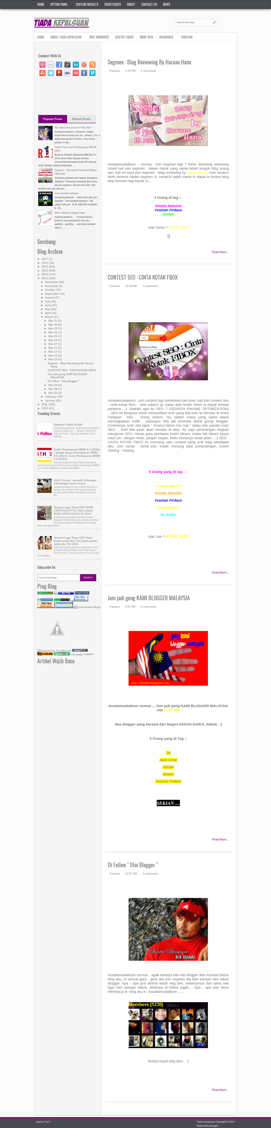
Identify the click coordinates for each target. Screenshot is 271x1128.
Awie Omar (168, 760)
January (50, 400)
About (131, 4)
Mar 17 (53, 343)
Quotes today (124, 37)
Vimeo (92, 73)
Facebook (59, 65)
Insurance (166, 37)
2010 (45, 408)
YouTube (59, 73)
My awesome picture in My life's (73, 127)
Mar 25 (53, 336)
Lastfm (76, 73)
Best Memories (99, 37)
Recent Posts (81, 118)
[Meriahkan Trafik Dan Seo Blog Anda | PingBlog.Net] (57, 647)
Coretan (186, 37)
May (48, 309)
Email (51, 65)
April (48, 313)
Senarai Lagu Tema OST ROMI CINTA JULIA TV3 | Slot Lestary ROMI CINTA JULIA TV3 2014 (73, 510)
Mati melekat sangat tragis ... (71, 212)
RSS (92, 65)
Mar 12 (53, 355)
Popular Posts (52, 118)
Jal (168, 753)
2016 (45, 262)
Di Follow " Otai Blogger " (133, 865)
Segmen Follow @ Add (68, 424)
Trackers (115, 70)
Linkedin (76, 65)
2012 (45, 278)
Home (40, 4)
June (48, 305)
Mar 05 (53, 392)
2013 (45, 274)
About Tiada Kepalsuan (65, 37)
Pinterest (84, 65)
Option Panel (59, 4)
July (48, 301)
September (52, 293)
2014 (45, 270)
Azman (168, 767)
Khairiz (168, 774)
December (52, 282)
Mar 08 (53, 388)
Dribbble (42, 65)
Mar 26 (53, 332)
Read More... (220, 252)
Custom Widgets (87, 4)
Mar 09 (53, 385)
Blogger (214, 1125)
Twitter (51, 73)
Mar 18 (53, 340)
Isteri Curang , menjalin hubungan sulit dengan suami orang (75, 482)
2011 (45, 404)
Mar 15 (53, 347)
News (166, 4)
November (52, 286)
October (50, 289)
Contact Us (149, 4)
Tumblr (84, 73)
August (50, 297)
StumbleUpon (42, 73)
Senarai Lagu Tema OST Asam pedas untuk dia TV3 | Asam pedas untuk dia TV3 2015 (76, 541)
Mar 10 (53, 359)
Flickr (67, 73)
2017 (45, 258)
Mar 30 (53, 324)
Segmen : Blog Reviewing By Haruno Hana (149, 62)
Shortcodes (112, 4)
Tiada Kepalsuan (206, 1121)
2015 (45, 266)
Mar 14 (53, 351)
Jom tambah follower (66, 193)
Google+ (67, 65)
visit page (77, 654)
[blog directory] (87, 607)
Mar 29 (53, 328)
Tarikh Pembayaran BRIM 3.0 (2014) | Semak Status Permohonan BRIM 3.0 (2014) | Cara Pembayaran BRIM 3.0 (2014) (77, 454)
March (49, 316)
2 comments (148, 70)
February (51, 396)
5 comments (148, 606)
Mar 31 (53, 320)
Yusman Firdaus (168, 781)
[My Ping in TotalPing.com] (66, 593)
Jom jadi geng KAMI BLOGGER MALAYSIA (149, 598)
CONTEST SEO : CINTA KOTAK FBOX (143, 277)
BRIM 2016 (146, 37)
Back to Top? (43, 1121)
